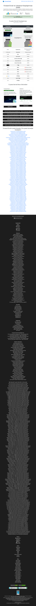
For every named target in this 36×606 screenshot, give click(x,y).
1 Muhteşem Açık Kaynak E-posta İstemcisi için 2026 (18, 403)
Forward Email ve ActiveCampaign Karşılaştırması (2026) (18, 135)
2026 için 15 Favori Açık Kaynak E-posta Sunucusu (18, 435)
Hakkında (18, 548)
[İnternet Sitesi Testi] (13, 587)
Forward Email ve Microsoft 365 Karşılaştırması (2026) (18, 180)
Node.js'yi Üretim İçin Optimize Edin (18, 361)
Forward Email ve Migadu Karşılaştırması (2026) (18, 181)
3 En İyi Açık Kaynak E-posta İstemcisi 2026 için (18, 500)
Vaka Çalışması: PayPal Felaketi (18, 370)
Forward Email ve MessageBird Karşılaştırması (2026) (18, 179)
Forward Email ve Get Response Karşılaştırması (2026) (18, 157)
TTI (7, 65)
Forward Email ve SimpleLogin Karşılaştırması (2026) (18, 196)
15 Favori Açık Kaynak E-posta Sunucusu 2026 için (18, 493)
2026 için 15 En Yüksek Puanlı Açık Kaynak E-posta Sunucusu (18, 450)
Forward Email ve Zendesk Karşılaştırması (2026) (18, 208)
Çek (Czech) (18, 562)
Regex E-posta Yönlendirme (18, 329)
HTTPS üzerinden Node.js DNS (18, 366)
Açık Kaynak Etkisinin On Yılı (18, 343)
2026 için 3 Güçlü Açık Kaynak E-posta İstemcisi (18, 440)
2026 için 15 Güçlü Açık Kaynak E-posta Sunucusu (18, 410)
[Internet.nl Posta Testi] (8, 43)
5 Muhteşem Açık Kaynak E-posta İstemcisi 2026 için (18, 519)
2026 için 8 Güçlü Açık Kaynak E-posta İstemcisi (18, 411)
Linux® (18, 227)
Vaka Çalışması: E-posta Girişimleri (18, 375)
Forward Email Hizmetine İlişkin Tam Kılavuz (18, 360)
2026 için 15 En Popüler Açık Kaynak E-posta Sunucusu (18, 418)
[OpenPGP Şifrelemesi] (19, 78)
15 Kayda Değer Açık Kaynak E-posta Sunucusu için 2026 (18, 400)
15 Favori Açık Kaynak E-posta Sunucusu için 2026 (18, 406)
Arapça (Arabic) (18, 560)
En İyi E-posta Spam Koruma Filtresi (18, 345)
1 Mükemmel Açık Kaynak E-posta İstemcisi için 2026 (18, 399)
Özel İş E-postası (18, 305)
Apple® (18, 224)
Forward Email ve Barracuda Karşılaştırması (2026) (18, 140)
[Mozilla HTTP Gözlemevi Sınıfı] (7, 44)
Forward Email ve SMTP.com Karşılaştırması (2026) (18, 193)
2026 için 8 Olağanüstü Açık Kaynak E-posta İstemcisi (18, 426)
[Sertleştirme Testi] (8, 41)
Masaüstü (18, 228)
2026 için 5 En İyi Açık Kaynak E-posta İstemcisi (18, 413)
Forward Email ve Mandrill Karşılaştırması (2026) (18, 178)
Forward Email (8, 28)
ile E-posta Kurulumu (18, 240)
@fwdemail (18, 540)
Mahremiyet (29, 1)
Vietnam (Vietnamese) (18, 582)
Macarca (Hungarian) (18, 569)
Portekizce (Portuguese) (18, 575)
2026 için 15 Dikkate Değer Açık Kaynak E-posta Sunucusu (18, 458)
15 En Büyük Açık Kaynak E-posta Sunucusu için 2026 (18, 404)
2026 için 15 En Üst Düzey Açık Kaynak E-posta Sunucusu (18, 472)
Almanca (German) (18, 567)
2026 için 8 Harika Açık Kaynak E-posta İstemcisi (18, 490)
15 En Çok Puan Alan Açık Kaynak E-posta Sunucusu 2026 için (18, 504)
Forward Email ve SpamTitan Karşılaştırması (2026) (18, 199)
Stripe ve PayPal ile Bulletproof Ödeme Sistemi (18, 376)
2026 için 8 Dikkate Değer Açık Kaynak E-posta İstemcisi (18, 459)
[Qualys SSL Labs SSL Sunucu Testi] (8, 46)
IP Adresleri (18, 324)
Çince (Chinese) (18, 561)
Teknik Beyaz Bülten (18, 321)
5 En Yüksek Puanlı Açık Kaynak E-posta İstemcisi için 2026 (18, 392)
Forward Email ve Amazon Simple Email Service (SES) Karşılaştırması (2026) (18, 137)
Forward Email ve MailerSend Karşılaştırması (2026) (18, 171)
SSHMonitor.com (18, 316)
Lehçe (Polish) (18, 574)
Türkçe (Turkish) (18, 580)
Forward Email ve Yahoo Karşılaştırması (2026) (18, 206)
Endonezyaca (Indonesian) (18, 570)
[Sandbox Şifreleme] (21, 58)
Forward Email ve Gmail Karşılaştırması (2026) (18, 158)
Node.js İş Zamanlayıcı (18, 368)
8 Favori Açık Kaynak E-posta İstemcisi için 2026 (18, 407)
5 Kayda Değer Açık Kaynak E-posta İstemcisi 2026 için (18, 517)
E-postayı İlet (18, 16)
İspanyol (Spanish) (18, 577)
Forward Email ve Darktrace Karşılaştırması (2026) (18, 147)
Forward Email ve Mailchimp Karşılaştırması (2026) (18, 170)
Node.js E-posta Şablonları (18, 367)
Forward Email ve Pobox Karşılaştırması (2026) (18, 187)
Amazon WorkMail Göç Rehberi (18, 344)
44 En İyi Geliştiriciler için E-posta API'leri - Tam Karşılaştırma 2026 (17, 122)
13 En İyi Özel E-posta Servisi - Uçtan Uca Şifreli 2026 (17, 114)
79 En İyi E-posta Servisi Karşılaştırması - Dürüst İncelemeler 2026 (18, 111)
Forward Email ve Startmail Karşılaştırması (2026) (18, 201)
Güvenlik (18, 549)
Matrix (18, 541)
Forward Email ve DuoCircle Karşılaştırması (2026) (18, 150)
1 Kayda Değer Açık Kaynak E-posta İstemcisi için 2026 (18, 401)
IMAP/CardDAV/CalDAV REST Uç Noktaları (18, 354)
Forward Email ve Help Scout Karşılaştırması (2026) (18, 162)
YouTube (18, 542)
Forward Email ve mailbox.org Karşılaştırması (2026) (18, 211)
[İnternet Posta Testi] (22, 587)
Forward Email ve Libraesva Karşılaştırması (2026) (18, 168)
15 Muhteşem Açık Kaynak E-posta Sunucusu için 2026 (18, 402)
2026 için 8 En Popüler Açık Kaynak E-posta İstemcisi (18, 419)
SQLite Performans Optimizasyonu (18, 373)
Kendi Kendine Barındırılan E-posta (18, 327)
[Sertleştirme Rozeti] (18, 592)
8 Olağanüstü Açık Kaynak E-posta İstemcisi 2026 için (18, 513)
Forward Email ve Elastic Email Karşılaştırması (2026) (18, 152)
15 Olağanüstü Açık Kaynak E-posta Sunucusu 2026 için (18, 512)
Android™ (18, 226)
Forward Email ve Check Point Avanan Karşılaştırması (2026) (18, 142)
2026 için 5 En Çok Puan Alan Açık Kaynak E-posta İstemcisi (18, 446)
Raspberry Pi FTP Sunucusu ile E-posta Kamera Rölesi (18, 239)
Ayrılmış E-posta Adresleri (18, 312)
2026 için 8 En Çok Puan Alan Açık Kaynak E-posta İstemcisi (18, 417)
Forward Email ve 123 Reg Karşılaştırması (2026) (18, 131)
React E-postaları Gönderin (18, 374)
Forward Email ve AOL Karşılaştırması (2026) (18, 132)
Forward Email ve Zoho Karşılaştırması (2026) (18, 209)
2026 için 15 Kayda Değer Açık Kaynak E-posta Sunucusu (18, 429)
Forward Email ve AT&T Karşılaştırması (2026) (18, 133)
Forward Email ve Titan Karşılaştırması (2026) (18, 202)
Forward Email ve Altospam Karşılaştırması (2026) (18, 136)
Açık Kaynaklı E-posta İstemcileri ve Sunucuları (18, 382)
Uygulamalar (18, 223)
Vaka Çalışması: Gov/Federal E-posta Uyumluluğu (18, 350)
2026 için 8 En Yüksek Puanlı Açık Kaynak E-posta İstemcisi (18, 451)
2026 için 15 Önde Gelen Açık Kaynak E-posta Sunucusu (18, 422)
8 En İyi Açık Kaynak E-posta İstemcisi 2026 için (18, 492)
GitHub (18, 539)
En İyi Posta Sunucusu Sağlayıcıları (18, 346)
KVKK (18, 552)
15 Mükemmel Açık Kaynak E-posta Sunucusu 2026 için (18, 514)
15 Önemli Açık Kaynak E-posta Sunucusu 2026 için (18, 495)
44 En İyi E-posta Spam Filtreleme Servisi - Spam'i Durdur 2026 (17, 125)
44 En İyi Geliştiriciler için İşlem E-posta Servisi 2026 (17, 119)
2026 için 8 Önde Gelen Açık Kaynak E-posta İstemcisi (18, 482)
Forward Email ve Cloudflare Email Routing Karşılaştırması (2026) (18, 144)
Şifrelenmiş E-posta (24, 1)
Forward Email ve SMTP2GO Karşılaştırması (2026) (18, 194)
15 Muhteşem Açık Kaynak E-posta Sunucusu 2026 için (18, 518)
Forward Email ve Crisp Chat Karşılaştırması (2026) (18, 145)
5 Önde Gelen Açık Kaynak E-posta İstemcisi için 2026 (18, 394)
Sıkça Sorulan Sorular (18, 218)
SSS (32, 1)
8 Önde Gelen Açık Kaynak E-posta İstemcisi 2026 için (18, 511)
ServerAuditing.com (18, 315)
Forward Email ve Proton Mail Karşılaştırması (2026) (18, 191)
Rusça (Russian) (18, 576)
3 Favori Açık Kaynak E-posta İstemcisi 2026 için (18, 523)
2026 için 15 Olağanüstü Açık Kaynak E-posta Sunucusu (18, 425)
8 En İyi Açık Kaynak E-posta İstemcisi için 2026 (18, 384)
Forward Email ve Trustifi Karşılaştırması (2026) (18, 203)
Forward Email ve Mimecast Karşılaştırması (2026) (18, 182)
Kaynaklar (18, 304)
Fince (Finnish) (18, 565)
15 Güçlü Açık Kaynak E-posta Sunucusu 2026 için (18, 497)
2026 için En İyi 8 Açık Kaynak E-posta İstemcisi (18, 534)
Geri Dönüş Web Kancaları (18, 328)
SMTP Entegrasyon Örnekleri (18, 234)
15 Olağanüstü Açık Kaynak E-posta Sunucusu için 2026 (18, 395)
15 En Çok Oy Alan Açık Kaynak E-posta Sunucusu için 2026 (18, 387)
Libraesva (28, 28)
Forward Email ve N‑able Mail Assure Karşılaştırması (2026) (18, 184)
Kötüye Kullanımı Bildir (18, 554)
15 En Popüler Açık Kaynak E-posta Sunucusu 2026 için (18, 506)
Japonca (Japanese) (18, 572)
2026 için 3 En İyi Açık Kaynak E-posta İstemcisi (18, 442)
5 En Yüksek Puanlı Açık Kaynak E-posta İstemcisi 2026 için (18, 509)
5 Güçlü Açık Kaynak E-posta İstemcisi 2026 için (18, 498)
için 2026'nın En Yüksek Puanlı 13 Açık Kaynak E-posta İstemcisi (18, 421)
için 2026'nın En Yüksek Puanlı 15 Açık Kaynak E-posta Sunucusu (18, 420)
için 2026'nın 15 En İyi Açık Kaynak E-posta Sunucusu (18, 414)
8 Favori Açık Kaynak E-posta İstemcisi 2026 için (18, 494)
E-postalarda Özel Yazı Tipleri (18, 355)
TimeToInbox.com (18, 314)
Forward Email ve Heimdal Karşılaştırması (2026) (18, 161)
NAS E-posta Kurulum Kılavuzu (18, 237)
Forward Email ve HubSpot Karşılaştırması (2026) (18, 164)
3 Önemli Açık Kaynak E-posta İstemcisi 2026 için (18, 525)
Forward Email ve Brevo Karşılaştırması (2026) (18, 141)
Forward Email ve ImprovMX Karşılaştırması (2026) (18, 165)
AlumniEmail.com (18, 313)
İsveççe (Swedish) (18, 578)
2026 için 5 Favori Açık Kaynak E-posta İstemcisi (18, 436)
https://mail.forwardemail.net (18, 17)
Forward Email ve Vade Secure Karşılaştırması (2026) (18, 205)
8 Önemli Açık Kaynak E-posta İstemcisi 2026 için (18, 496)
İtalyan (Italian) (18, 571)
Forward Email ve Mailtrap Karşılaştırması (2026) (18, 177)
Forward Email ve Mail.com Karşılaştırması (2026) (18, 169)
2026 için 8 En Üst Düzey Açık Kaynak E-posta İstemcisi (18, 473)
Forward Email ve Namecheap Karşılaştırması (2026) (18, 183)
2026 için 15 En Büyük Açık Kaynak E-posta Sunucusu (18, 433)
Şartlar (18, 551)
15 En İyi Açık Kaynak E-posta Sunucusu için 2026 (18, 383)
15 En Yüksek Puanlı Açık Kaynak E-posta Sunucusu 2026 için (18, 508)
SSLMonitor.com (18, 317)
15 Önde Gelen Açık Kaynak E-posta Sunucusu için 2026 (18, 393)
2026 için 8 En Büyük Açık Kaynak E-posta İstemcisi (18, 434)
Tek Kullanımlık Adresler (18, 309)
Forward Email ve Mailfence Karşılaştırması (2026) (18, 172)
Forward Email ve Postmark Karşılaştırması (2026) (18, 189)
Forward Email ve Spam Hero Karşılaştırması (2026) (18, 197)
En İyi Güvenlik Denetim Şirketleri (18, 348)
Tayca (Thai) (18, 579)
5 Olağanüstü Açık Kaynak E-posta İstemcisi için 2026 (18, 396)
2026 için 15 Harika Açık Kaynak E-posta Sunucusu (18, 460)
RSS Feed (18, 543)
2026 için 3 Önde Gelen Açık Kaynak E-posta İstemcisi (18, 424)
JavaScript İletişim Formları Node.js (18, 365)
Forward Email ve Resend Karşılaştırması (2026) (18, 192)
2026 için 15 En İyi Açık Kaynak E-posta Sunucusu (18, 412)
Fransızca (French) (18, 566)
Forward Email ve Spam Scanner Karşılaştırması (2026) (18, 198)
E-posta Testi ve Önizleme (18, 358)
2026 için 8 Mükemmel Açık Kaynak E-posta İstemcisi (18, 428)
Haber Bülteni (18, 538)
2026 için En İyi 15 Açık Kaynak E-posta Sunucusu (18, 533)
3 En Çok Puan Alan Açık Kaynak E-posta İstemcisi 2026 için (18, 505)
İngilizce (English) (18, 564)
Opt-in (8, 76)
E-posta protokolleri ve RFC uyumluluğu (18, 356)
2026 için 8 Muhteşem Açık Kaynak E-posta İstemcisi (18, 432)
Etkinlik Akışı (18, 547)
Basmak (18, 555)
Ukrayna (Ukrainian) (18, 581)
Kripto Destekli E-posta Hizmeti (18, 362)
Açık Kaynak (18, 330)
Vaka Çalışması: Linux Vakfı (18, 353)
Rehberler (18, 233)
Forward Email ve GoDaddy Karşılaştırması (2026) (18, 159)
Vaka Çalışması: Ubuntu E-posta (18, 352)
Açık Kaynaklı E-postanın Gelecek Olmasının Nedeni (18, 379)
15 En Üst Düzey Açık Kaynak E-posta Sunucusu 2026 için (18, 502)
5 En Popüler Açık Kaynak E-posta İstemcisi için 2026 (18, 390)
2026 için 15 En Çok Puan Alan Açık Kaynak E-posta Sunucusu (18, 416)
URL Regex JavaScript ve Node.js (18, 378)
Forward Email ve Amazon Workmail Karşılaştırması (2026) (18, 138)
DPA (18, 553)
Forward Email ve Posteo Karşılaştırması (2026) (18, 188)
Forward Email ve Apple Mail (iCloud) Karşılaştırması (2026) (18, 139)
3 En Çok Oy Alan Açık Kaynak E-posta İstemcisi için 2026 (18, 388)
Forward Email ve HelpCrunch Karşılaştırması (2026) (18, 163)
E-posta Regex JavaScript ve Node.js (18, 357)
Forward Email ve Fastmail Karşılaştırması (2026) (18, 153)
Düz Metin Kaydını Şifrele (18, 311)
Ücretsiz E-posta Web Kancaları (18, 326)
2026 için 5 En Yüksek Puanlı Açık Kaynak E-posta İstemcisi (18, 476)
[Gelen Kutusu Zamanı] (18, 65)
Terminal (18, 230)
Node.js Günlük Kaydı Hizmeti (18, 369)
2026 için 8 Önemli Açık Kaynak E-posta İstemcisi (18, 467)
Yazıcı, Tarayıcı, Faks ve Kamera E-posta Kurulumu (18, 238)
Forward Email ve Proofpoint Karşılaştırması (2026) (18, 190)
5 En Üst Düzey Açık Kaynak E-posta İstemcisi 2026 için (18, 503)
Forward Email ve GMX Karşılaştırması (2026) (18, 155)
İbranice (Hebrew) (18, 568)
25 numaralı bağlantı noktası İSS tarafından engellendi (18, 302)
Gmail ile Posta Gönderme (18, 236)
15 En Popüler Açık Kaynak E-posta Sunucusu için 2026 (18, 389)
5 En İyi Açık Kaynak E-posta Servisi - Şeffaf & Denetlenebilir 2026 (18, 116)
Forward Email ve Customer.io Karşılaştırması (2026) (18, 146)
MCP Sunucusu (18, 359)
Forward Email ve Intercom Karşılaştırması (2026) (18, 166)
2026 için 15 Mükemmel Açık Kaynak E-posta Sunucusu (18, 427)
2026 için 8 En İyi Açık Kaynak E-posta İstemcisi (18, 463)
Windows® (18, 225)
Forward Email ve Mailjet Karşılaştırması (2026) (18, 176)
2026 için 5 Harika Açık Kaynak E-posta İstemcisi (18, 461)
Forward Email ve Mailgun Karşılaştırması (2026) (18, 173)
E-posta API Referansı (18, 325)
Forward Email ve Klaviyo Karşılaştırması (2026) (18, 167)
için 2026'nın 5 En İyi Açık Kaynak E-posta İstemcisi (18, 415)
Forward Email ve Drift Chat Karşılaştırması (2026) (18, 149)
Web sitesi (8, 39)
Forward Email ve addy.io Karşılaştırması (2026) (18, 210)
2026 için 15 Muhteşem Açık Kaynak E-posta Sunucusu (18, 431)
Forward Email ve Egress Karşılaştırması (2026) (18, 151)
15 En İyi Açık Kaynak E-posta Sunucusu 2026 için (18, 491)
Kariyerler (18, 556)
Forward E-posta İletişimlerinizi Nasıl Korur (18, 377)
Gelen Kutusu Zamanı (18, 308)
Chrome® (18, 229)
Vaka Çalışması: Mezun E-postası (18, 351)
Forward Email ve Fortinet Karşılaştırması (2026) (18, 154)
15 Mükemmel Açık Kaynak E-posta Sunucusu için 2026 (18, 398)
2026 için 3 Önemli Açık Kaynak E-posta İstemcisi (18, 409)
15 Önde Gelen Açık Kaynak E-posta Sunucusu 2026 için (18, 510)
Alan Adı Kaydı (18, 310)
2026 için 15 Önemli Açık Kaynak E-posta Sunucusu (18, 408)
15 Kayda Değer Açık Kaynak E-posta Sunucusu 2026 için (18, 516)
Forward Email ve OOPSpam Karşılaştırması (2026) (18, 185)
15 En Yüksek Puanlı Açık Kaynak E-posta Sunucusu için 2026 (18, 391)
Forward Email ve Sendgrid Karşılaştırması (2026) (18, 195)
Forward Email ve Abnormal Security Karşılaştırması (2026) (18, 134)
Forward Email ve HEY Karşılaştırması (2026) (18, 160)
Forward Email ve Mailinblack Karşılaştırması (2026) (18, 175)
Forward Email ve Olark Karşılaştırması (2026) (18, 186)
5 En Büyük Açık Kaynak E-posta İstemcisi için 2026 (18, 405)
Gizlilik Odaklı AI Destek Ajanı (18, 349)
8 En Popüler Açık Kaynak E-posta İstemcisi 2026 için (18, 507)
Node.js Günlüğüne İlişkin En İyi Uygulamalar (18, 347)
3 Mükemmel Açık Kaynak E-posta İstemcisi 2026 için (18, 515)
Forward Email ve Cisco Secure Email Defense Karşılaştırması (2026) (18, 143)
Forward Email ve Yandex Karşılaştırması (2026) (18, 207)
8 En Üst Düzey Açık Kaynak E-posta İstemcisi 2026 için (18, 532)
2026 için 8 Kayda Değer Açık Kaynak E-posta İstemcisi (18, 430)
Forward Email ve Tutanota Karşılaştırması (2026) (18, 204)
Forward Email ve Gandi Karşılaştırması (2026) (18, 156)
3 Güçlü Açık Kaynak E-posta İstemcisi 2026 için (18, 528)
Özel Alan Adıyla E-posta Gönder (18, 235)
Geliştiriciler (18, 320)
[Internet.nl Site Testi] (8, 42)
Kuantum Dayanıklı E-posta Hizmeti (18, 371)
